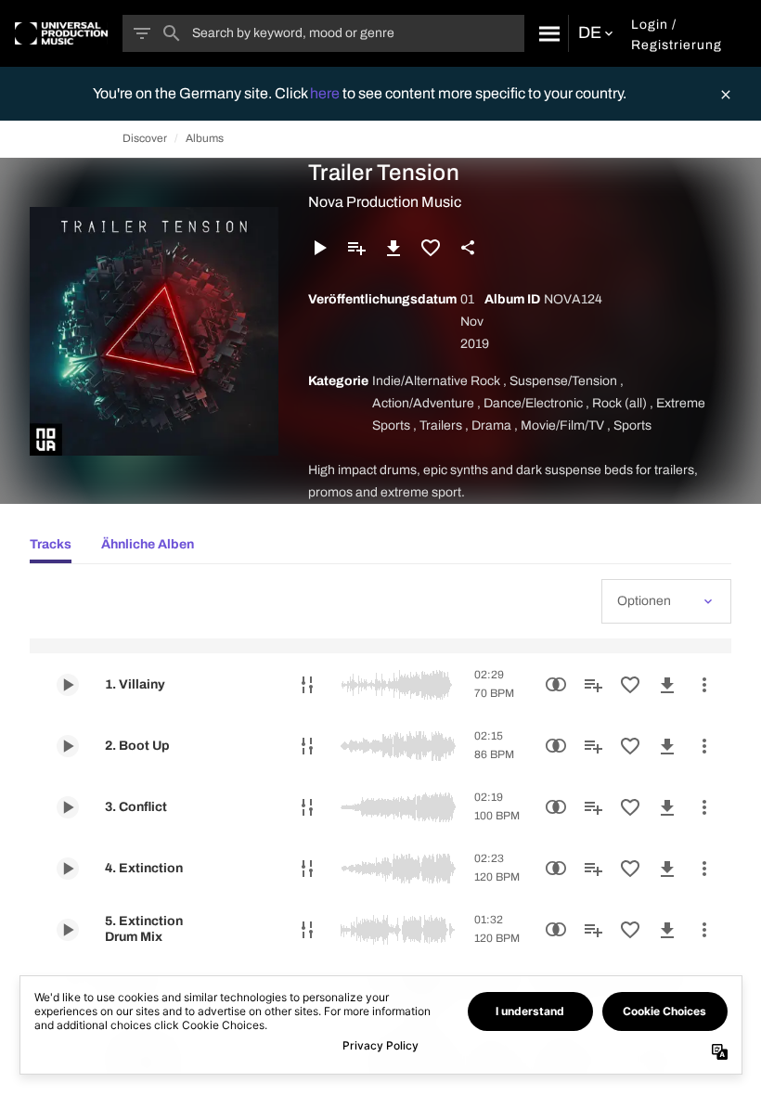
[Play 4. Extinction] (67, 868)
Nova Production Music (384, 202)
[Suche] (546, 33)
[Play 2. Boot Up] (67, 746)
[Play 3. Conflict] (67, 807)
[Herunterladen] (393, 248)
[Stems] (307, 685)
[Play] (319, 248)
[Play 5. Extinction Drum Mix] (67, 930)
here (326, 93)
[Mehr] (704, 685)
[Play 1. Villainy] (67, 685)
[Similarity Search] (556, 685)
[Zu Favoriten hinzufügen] (430, 248)
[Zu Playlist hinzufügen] (356, 248)
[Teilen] (468, 248)
